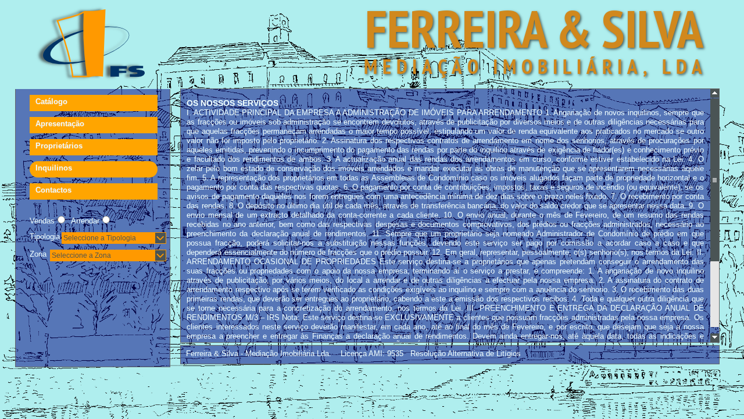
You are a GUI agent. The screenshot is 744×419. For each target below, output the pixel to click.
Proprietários (59, 145)
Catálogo (51, 101)
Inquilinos (53, 168)
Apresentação (59, 123)
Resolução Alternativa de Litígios (465, 353)
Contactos (53, 190)
